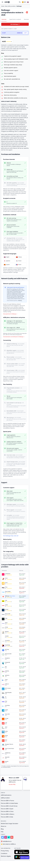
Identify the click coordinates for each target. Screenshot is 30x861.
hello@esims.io (6, 841)
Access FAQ (12, 784)
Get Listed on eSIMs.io (8, 844)
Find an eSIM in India (7, 817)
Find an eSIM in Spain (7, 809)
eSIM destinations (6, 795)
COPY (25, 33)
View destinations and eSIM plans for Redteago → (13, 336)
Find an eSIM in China (7, 811)
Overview (4, 19)
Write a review (24, 857)
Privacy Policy (5, 851)
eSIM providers (5, 798)
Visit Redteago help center (10, 535)
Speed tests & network (15, 19)
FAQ (2, 832)
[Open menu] (2, 2)
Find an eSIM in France (7, 800)
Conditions (4, 853)
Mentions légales (6, 856)
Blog (2, 829)
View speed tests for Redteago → (10, 314)
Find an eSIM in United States (9, 803)
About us (3, 826)
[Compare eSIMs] (19, 2)
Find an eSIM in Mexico (7, 814)
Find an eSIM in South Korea (9, 806)
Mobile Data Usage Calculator (9, 823)
